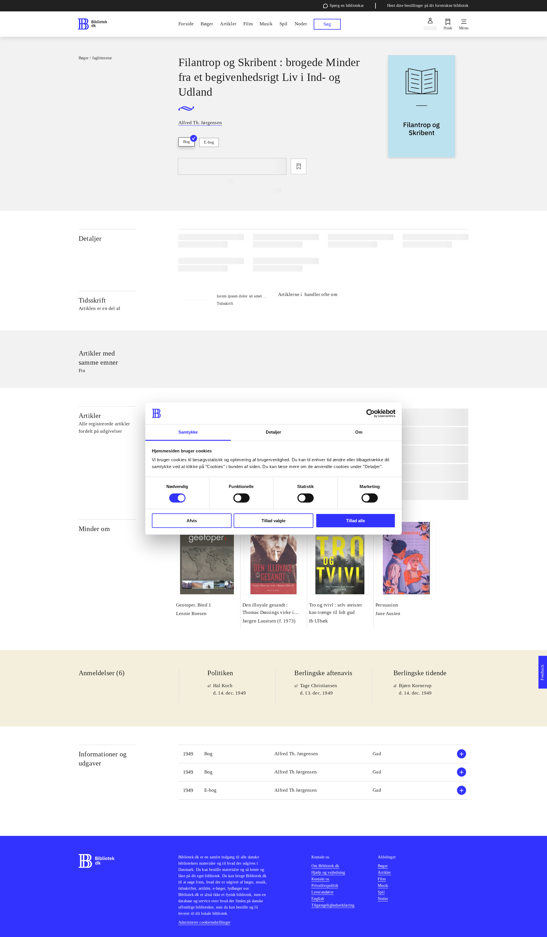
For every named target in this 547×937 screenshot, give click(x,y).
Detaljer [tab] (273, 432)
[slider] (421, 107)
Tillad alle (355, 520)
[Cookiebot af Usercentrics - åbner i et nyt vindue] (370, 413)
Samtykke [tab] (188, 432)
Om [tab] (358, 432)
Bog (186, 142)
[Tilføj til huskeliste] (299, 166)
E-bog (209, 142)
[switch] (241, 498)
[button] (323, 754)
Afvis (192, 520)
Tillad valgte (273, 520)
